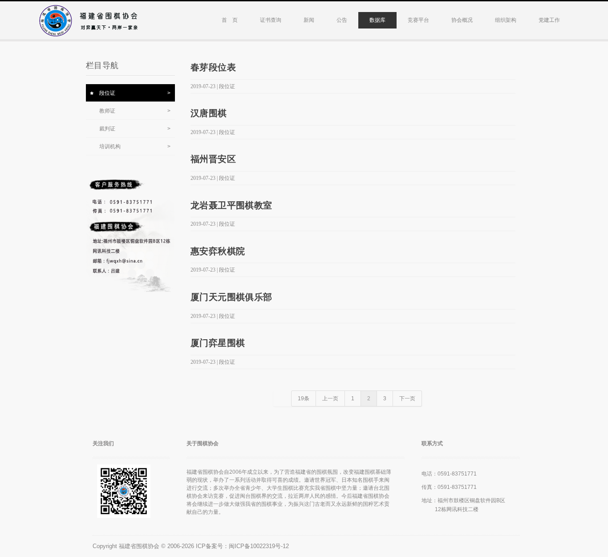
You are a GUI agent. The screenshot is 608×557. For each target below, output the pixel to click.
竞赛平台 (418, 20)
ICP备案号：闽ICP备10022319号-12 (242, 546)
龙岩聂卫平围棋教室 (231, 205)
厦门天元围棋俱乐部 (231, 297)
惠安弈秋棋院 (218, 251)
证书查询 (270, 20)
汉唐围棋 (209, 113)
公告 (341, 20)
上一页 (330, 398)
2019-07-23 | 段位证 (213, 86)
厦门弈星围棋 (218, 343)
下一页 (407, 398)
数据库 (377, 20)
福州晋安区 (213, 159)
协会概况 (462, 20)
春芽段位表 (213, 67)
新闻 (309, 20)
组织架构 (505, 20)
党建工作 (549, 20)
